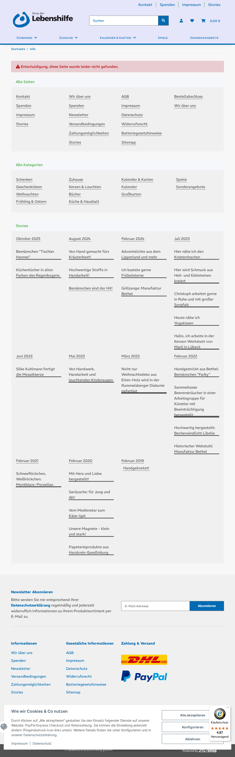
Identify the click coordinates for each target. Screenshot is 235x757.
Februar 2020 (80, 460)
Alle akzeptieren (192, 715)
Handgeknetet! (136, 468)
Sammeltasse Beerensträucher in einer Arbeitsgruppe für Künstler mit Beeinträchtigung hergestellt (195, 401)
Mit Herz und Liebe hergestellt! (85, 476)
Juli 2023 (182, 238)
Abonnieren (207, 606)
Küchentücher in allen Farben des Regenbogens (37, 272)
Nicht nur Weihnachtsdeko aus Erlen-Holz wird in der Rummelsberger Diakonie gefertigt (143, 380)
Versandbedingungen (87, 124)
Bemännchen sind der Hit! (91, 288)
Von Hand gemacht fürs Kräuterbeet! (89, 254)
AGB (125, 96)
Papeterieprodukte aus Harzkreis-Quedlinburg (89, 550)
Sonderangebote (190, 186)
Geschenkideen (29, 186)
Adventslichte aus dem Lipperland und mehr (140, 254)
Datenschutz (42, 743)
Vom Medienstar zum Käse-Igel (87, 513)
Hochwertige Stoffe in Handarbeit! (88, 272)
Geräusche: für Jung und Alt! (89, 495)
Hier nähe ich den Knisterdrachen (189, 254)
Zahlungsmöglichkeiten (89, 133)
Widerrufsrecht (134, 124)
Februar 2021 (27, 460)
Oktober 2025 (28, 238)
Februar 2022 (185, 356)
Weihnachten (27, 194)
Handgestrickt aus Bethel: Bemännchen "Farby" (196, 372)
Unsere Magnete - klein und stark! (89, 531)
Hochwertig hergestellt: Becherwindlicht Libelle (194, 430)
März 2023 (130, 356)
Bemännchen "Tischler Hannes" (35, 254)
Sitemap (128, 142)
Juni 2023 (24, 356)
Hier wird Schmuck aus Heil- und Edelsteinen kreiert (193, 275)
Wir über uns (79, 96)
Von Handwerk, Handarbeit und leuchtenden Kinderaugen (91, 374)
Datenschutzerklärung (40, 735)
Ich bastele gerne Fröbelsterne (136, 272)
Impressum (19, 743)
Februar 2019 (132, 460)
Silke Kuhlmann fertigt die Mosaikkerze (35, 372)
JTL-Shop (208, 750)
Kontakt (145, 4)
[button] (181, 20)
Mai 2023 (77, 356)
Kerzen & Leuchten (85, 186)
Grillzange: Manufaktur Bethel (141, 291)
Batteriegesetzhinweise (141, 133)
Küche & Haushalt (84, 201)
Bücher (75, 194)
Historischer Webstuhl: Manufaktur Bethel (193, 449)
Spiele (181, 179)
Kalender (129, 186)
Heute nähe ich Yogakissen (187, 320)
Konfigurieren (193, 727)
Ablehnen (192, 739)
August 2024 (80, 238)
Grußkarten (131, 194)
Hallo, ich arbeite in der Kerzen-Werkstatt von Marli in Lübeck (194, 341)
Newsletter (78, 114)
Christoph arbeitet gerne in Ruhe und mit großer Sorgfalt (195, 299)
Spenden (167, 4)
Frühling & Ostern (31, 201)
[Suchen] (163, 20)
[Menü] (227, 708)
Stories (214, 4)
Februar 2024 (132, 238)
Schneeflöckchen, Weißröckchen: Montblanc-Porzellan (34, 479)
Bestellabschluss (188, 96)
